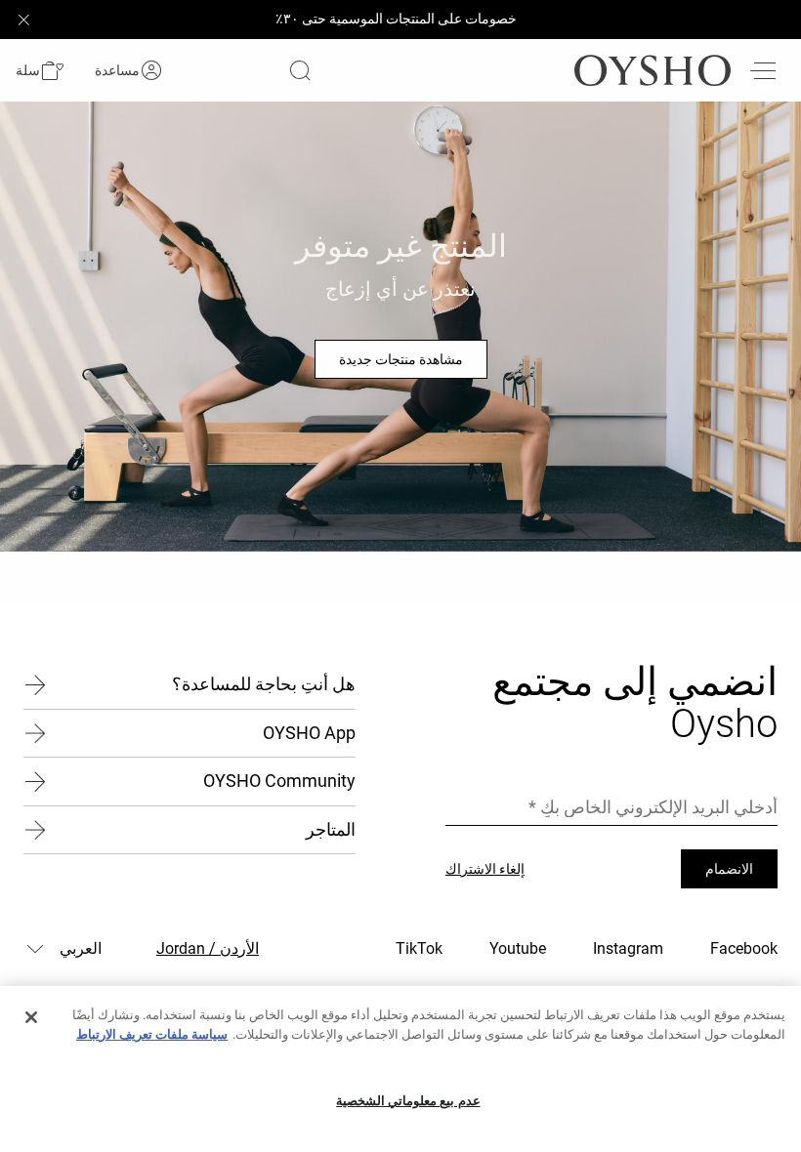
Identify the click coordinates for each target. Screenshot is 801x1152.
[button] (39, 71)
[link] (151, 71)
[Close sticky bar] (23, 19)
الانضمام (729, 869)
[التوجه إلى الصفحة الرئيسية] (652, 70)
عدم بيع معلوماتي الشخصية (408, 1100)
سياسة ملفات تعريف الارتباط (152, 1034)
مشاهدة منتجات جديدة (401, 359)
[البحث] (300, 70)
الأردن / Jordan (207, 948)
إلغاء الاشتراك (485, 869)
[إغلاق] (31, 1017)
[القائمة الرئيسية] (762, 70)
